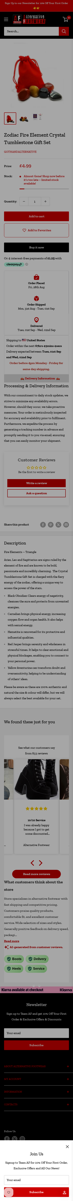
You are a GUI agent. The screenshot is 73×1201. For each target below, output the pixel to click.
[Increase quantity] (45, 201)
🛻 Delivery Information (34, 378)
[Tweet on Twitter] (58, 524)
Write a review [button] (36, 483)
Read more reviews (36, 874)
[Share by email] (66, 524)
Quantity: (10, 201)
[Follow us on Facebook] (7, 1139)
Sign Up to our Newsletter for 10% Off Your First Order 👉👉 (36, 5)
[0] (65, 19)
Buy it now (36, 247)
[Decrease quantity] (24, 201)
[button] (33, 863)
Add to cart (36, 216)
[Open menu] (6, 19)
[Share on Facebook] (43, 524)
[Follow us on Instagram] (22, 1139)
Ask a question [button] (36, 493)
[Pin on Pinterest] (51, 524)
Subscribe (36, 1192)
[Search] (64, 31)
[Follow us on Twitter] (14, 1139)
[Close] (67, 1146)
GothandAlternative (20, 152)
